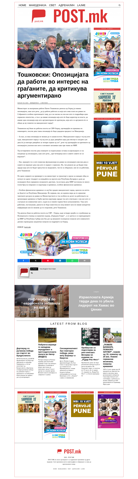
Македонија (34, 102)
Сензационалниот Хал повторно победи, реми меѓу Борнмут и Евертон (69, 353)
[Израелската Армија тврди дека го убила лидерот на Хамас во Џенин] (96, 301)
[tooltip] (23, 260)
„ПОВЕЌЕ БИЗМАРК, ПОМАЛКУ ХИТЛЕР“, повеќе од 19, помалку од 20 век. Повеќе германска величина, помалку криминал (112, 355)
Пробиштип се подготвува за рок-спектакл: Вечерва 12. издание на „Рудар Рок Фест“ (90, 354)
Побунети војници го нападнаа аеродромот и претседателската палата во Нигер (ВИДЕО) (47, 351)
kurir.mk (27, 227)
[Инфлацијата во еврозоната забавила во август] (42, 301)
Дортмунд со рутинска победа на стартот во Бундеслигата (25, 352)
